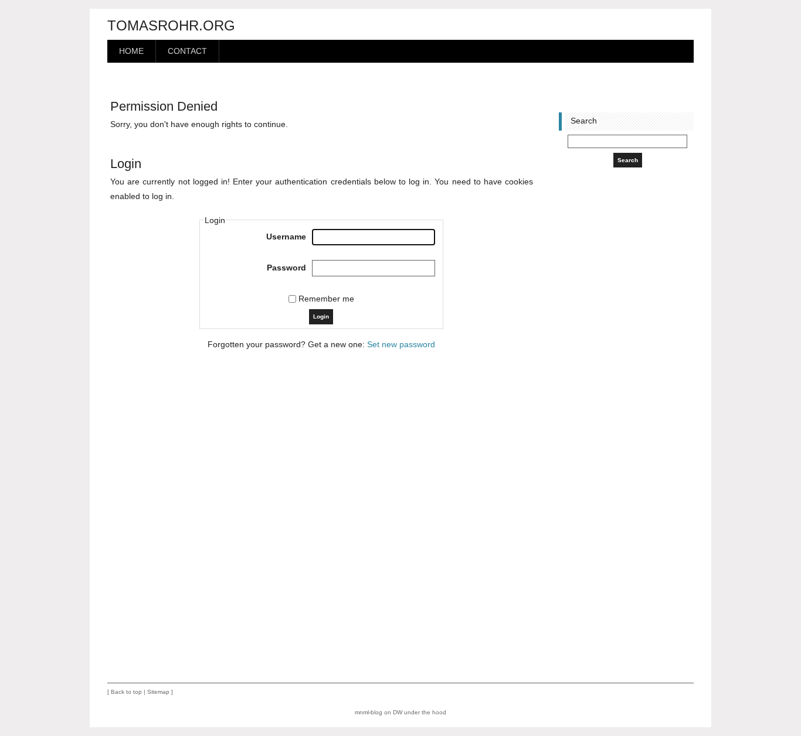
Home (131, 51)
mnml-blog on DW (378, 712)
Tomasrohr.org (171, 25)
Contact (187, 51)
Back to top (126, 692)
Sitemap (158, 692)
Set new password (401, 344)
